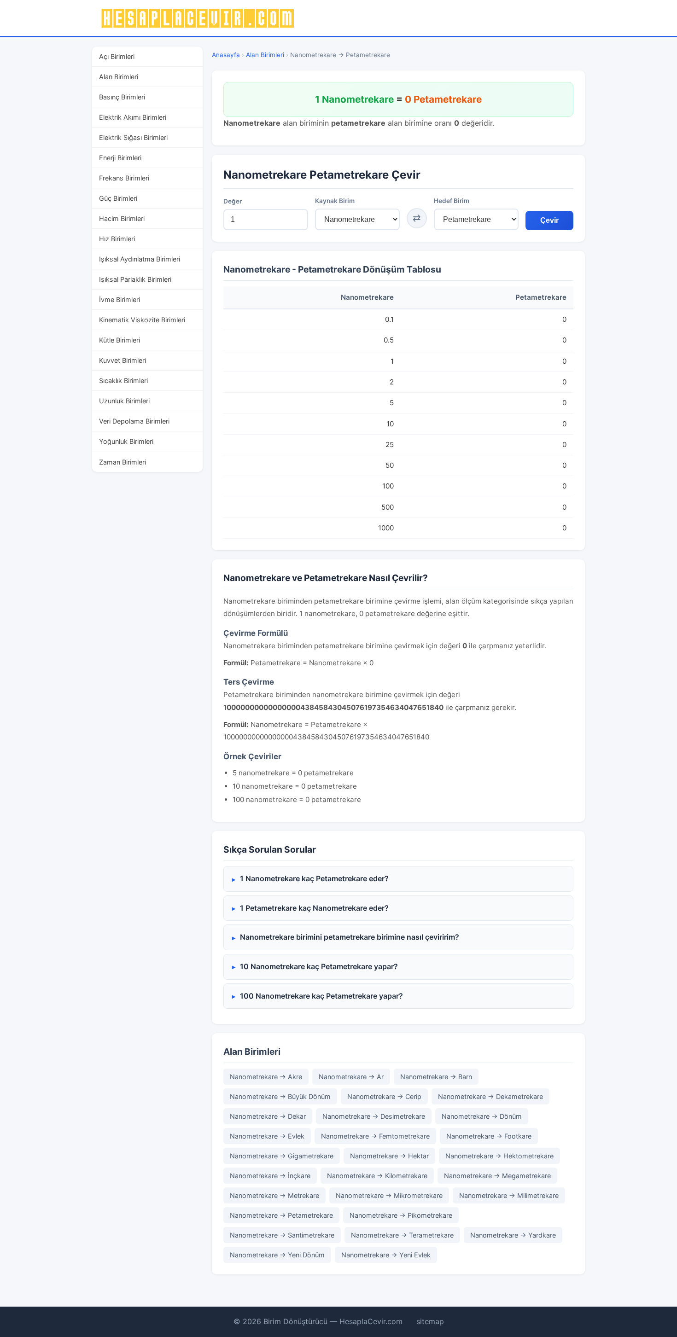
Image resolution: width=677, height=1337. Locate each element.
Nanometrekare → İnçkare (270, 1176)
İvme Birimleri (119, 299)
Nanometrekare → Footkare (488, 1136)
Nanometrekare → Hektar (389, 1156)
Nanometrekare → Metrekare (274, 1195)
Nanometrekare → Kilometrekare (377, 1176)
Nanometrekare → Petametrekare (281, 1215)
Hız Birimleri (117, 239)
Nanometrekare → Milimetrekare (509, 1195)
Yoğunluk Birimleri (126, 441)
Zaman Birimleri (122, 462)
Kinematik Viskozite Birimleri (142, 320)
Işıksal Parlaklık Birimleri (135, 279)
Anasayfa (226, 54)
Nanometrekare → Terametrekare (402, 1235)
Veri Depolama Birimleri (134, 421)
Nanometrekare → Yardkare (513, 1235)
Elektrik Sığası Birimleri (133, 137)
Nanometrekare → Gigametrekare (281, 1156)
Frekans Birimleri (124, 178)
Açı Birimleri (116, 56)
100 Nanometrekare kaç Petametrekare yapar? (321, 995)
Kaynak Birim (335, 200)
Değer (232, 201)
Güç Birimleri (118, 198)
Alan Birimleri (118, 77)
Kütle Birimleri (119, 340)
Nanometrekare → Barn (436, 1077)
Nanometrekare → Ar (351, 1077)
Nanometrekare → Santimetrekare (282, 1235)
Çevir (549, 220)
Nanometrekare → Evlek (267, 1136)
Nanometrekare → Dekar (268, 1116)
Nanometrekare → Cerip (384, 1096)
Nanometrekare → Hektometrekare (499, 1156)
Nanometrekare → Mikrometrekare (389, 1195)
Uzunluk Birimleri (124, 401)
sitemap (430, 1321)
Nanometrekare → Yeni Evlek (386, 1255)
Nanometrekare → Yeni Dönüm (277, 1255)
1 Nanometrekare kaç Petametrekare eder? (314, 878)
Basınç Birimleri (122, 97)
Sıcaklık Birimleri (123, 380)
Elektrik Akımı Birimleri (132, 117)
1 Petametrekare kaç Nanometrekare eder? (314, 908)
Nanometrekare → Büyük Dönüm (280, 1096)
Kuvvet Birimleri (122, 360)
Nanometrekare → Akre (266, 1077)
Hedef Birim (451, 200)
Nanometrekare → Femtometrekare (375, 1136)
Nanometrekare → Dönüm (482, 1116)
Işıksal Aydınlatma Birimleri (139, 259)
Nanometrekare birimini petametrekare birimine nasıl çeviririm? (349, 937)
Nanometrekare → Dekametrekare (490, 1096)
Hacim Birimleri (122, 218)
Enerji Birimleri (120, 158)
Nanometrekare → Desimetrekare (373, 1116)
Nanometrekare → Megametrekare (497, 1176)
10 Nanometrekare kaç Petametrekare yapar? (319, 966)
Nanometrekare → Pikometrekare (401, 1215)
